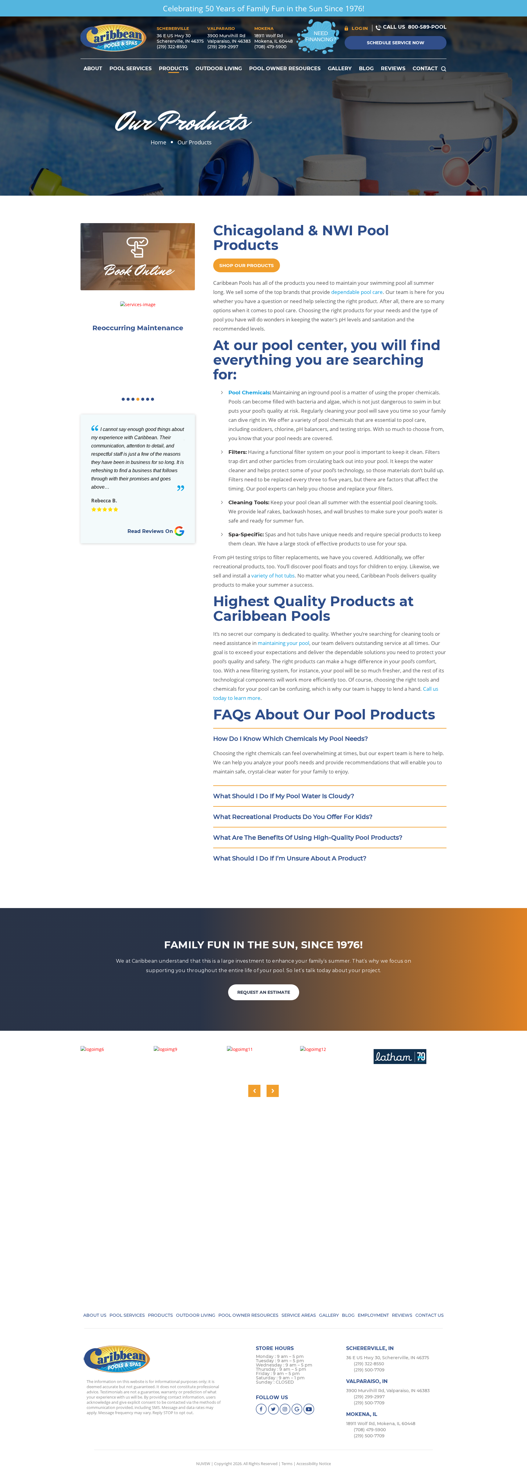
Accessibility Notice (313, 1463)
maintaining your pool (283, 642)
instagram (285, 1409)
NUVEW (203, 1463)
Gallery (340, 68)
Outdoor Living (218, 68)
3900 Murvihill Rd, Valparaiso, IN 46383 (388, 1390)
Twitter (273, 1409)
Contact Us (429, 1315)
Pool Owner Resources (285, 68)
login (360, 28)
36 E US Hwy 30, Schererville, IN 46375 (387, 1357)
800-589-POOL (427, 27)
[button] (123, 399)
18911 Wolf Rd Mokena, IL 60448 (273, 38)
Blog (366, 68)
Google (297, 1409)
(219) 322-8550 (172, 46)
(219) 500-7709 (369, 1370)
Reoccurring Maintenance (137, 328)
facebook (261, 1409)
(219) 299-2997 (222, 46)
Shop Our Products (246, 265)
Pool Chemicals (249, 392)
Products (173, 68)
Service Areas (298, 1315)
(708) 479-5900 (270, 46)
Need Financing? (320, 36)
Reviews (393, 68)
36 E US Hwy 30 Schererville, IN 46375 (180, 38)
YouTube (309, 1409)
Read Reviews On (150, 531)
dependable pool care (357, 291)
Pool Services (130, 68)
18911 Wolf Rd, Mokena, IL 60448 (380, 1423)
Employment (373, 1315)
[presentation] (254, 1091)
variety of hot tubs (273, 575)
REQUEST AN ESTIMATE (263, 992)
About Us (94, 1315)
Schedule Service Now (395, 42)
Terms (286, 1463)
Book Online (137, 270)
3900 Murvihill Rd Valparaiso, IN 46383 (229, 38)
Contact (425, 68)
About (93, 68)
